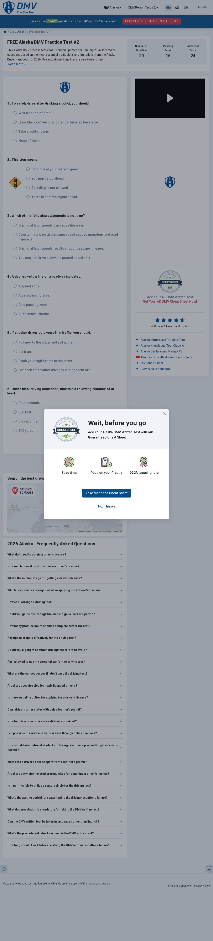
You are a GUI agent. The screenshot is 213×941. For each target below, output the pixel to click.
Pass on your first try (107, 473)
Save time (69, 473)
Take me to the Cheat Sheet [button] (107, 493)
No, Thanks (106, 506)
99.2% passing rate (144, 473)
